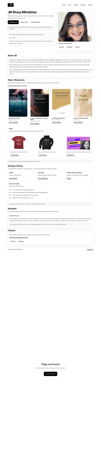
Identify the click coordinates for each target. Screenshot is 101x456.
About (63, 5)
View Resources (13, 22)
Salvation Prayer (35, 22)
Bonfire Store (14, 155)
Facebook (69, 47)
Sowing (76, 5)
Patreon (77, 47)
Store (69, 5)
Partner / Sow (24, 22)
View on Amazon (13, 122)
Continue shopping (50, 373)
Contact (90, 5)
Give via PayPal (13, 178)
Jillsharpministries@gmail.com (18, 237)
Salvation (83, 5)
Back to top (90, 249)
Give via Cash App (43, 178)
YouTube (61, 47)
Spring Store (70, 155)
